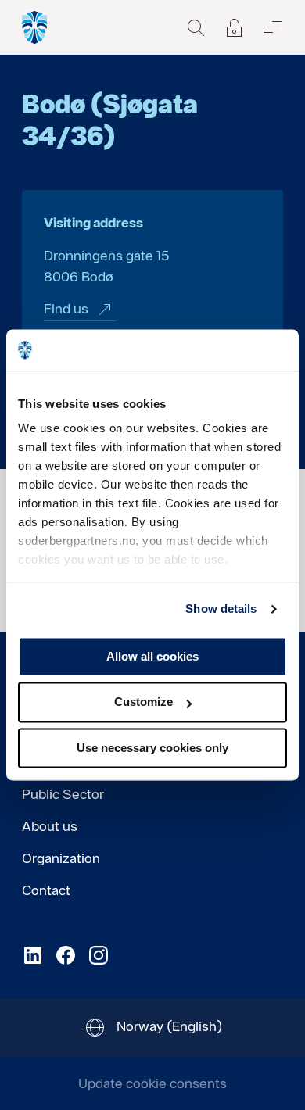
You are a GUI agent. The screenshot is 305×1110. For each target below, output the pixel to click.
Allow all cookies (152, 656)
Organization (61, 858)
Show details (221, 608)
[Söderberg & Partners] (35, 27)
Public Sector (63, 794)
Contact (46, 890)
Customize (143, 702)
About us (49, 826)
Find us (66, 308)
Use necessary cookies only (152, 747)
